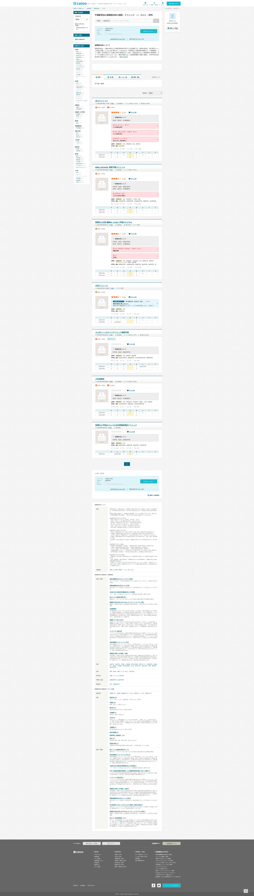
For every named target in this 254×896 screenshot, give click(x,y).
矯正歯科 (78, 157)
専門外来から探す (119, 862)
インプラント (79, 165)
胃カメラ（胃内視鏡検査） (116, 818)
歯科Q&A (96, 864)
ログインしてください (172, 23)
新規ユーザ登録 (154, 4)
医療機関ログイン (172, 843)
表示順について (156, 77)
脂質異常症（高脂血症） (116, 735)
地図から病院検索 (154, 495)
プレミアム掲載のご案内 (162, 856)
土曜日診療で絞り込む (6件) (117, 39)
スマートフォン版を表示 (171, 885)
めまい (126, 671)
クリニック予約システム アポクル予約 (166, 862)
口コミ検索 (97, 858)
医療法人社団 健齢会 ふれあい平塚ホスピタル (113, 222)
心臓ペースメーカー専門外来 (117, 675)
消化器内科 (79, 57)
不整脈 (122, 664)
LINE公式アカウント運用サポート (164, 874)
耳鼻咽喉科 (79, 128)
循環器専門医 (113, 679)
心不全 (132, 665)
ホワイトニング (80, 167)
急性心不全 (138, 665)
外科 (77, 83)
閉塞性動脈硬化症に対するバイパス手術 (119, 585)
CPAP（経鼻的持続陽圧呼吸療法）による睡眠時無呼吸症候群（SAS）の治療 (129, 770)
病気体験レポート (99, 860)
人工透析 (78, 74)
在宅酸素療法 (113, 608)
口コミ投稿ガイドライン (141, 854)
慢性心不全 (144, 665)
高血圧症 (112, 664)
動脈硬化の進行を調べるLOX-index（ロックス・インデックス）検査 (127, 602)
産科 (77, 133)
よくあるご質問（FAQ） (141, 856)
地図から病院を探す (80, 39)
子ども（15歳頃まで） (135, 693)
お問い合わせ (91, 885)
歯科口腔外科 (79, 163)
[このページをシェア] (153, 885)
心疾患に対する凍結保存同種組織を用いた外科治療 (122, 592)
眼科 (77, 123)
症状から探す (118, 856)
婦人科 (77, 135)
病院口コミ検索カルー (78, 8)
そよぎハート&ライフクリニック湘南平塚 (112, 332)
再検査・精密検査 (121, 693)
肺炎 (111, 738)
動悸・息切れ (113, 671)
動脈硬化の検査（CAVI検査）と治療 (118, 653)
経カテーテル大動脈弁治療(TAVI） (118, 597)
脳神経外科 (79, 92)
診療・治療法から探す (120, 866)
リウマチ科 (79, 65)
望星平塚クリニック (110, 167)
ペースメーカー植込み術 (116, 631)
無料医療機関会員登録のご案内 (164, 854)
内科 (111, 684)
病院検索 (89, 8)
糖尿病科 (78, 63)
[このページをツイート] (159, 885)
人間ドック (79, 182)
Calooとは (145, 4)
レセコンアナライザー (161, 866)
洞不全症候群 (134, 664)
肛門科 (77, 116)
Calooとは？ (97, 854)
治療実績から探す (119, 858)
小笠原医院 (99, 379)
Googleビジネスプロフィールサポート (166, 872)
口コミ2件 (134, 234)
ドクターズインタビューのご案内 (164, 860)
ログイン (163, 4)
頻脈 (149, 665)
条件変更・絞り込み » (148, 31)
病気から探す (118, 854)
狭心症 (114, 665)
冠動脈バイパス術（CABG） (117, 619)
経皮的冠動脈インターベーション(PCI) (119, 642)
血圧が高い (132, 671)
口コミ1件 (134, 178)
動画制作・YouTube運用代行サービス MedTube (168, 876)
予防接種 (78, 178)
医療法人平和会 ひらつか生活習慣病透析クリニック (116, 425)
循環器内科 (96, 8)
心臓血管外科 (116, 684)
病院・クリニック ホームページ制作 (165, 870)
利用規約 (137, 858)
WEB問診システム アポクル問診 (164, 864)
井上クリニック (101, 101)
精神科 (77, 148)
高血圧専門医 (120, 679)
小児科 (77, 142)
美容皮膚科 (79, 109)
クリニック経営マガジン (162, 868)
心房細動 (128, 664)
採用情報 (82, 885)
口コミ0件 (132, 344)
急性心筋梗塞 (126, 665)
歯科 (77, 155)
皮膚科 (77, 107)
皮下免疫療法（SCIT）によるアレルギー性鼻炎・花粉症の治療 (125, 804)
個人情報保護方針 (139, 860)
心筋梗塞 (119, 665)
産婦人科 (78, 136)
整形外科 (78, 94)
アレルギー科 (79, 67)
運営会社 (75, 885)
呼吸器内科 (79, 53)
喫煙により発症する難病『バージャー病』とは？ (122, 569)
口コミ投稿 (97, 866)
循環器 (111, 693)
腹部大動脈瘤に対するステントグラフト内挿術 (121, 579)
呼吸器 (147, 693)
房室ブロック (142, 664)
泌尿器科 (78, 114)
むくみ (122, 671)
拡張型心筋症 (113, 667)
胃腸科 (77, 59)
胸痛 (118, 671)
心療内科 (78, 150)
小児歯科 (78, 161)
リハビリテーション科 (81, 100)
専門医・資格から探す (120, 860)
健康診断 (78, 180)
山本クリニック (101, 286)
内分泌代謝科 (79, 61)
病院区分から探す (119, 864)
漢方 (77, 172)
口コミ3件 (134, 112)
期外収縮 (154, 665)
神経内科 (78, 68)
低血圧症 (117, 664)
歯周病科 (78, 159)
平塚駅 (112, 103)
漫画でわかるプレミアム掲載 (163, 858)
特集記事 (96, 862)
